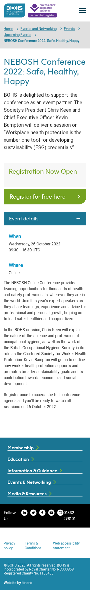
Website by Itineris (18, 583)
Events (69, 29)
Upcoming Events (17, 35)
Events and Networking (38, 29)
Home (8, 29)
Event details (23, 218)
